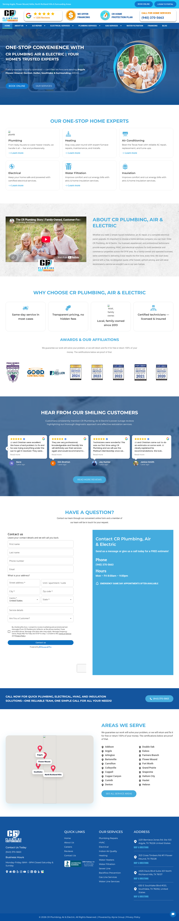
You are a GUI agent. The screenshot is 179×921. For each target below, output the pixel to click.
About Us (19, 26)
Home (7, 26)
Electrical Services (60, 26)
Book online (144, 4)
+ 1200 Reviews (42, 17)
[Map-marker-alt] (7, 871)
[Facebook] (14, 871)
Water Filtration (135, 26)
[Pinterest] (35, 871)
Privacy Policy (133, 917)
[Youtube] (24, 871)
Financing (153, 26)
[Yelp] (17, 871)
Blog (164, 26)
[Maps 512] (42, 871)
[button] (171, 449)
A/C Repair (37, 26)
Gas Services (111, 26)
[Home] (10, 871)
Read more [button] (15, 455)
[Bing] (38, 871)
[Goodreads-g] (28, 871)
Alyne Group (117, 917)
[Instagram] (21, 871)
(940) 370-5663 (104, 564)
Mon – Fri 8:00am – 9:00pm (112, 575)
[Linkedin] (31, 871)
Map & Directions (141, 847)
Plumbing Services (87, 26)
